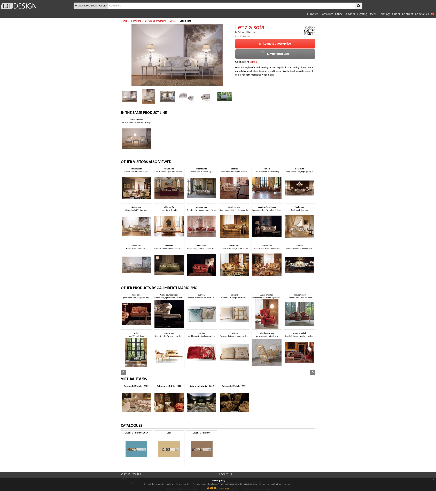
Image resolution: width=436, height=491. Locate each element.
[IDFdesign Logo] (36, 6)
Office (339, 14)
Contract (407, 14)
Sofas (253, 62)
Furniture (312, 14)
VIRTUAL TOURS (131, 474)
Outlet (396, 14)
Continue (211, 488)
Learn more (224, 488)
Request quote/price (276, 43)
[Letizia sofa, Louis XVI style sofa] (129, 96)
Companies (422, 14)
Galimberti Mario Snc (246, 32)
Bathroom (327, 14)
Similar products (277, 54)
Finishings (384, 14)
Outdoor (350, 14)
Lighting (362, 14)
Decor (372, 14)
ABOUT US (225, 474)
